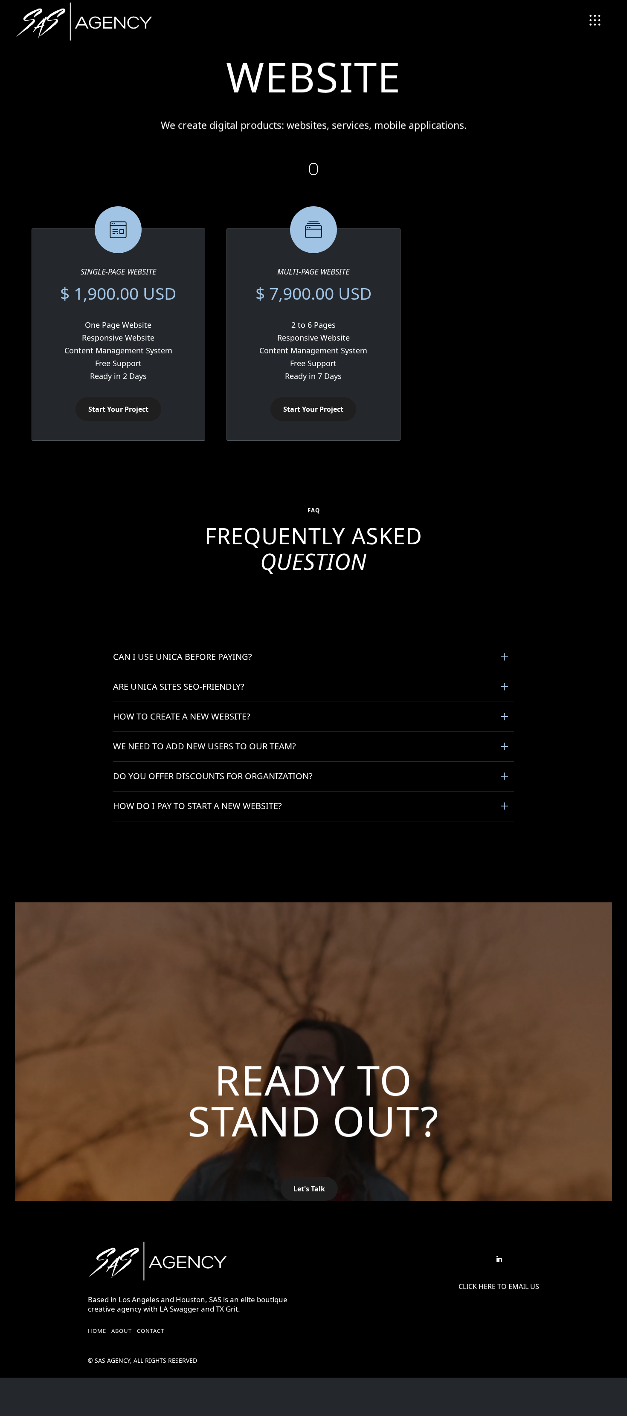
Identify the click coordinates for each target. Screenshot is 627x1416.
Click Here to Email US (499, 1286)
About (121, 1331)
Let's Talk (309, 1188)
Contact (150, 1331)
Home (97, 1331)
